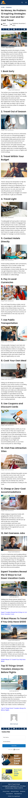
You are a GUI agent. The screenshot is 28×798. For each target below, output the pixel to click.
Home (2, 7)
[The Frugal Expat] (3, 2)
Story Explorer (9, 793)
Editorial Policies (15, 791)
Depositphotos (18, 793)
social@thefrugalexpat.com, (11, 786)
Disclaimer (22, 791)
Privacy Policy (6, 791)
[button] (22, 2)
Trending (9, 7)
